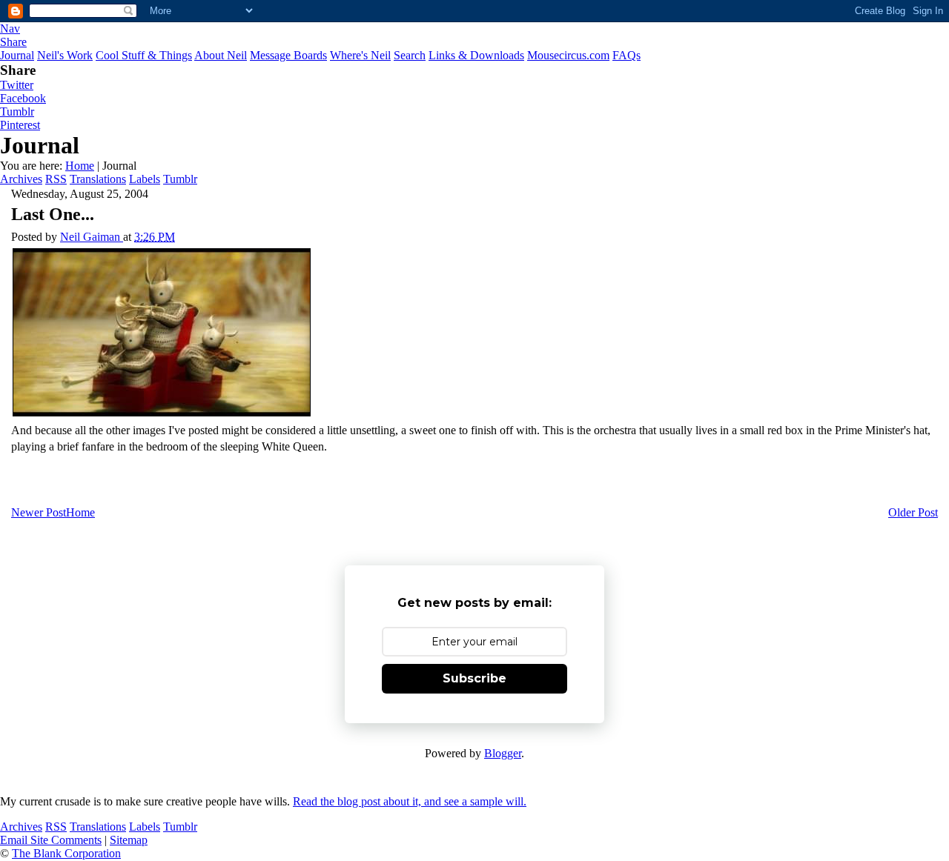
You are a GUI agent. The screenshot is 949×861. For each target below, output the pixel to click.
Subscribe (474, 678)
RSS (56, 179)
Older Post (913, 512)
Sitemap (129, 840)
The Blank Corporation (66, 853)
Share (13, 42)
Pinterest (20, 125)
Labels (144, 179)
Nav (10, 28)
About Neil (220, 55)
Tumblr (17, 111)
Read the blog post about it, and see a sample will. (409, 801)
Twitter (16, 85)
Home (79, 165)
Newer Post (38, 512)
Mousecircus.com (568, 55)
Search (410, 55)
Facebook (23, 98)
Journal (17, 55)
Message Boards (288, 55)
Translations (98, 179)
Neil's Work (65, 55)
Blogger (502, 753)
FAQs (626, 55)
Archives (21, 179)
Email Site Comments (51, 840)
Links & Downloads (476, 55)
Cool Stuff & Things (144, 55)
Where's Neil (360, 55)
